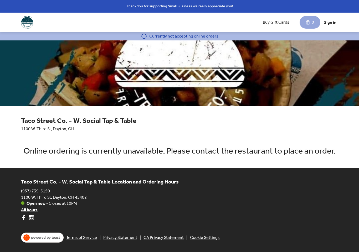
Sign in (330, 22)
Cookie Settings (205, 237)
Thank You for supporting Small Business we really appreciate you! (179, 6)
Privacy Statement (120, 237)
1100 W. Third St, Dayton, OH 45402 (54, 197)
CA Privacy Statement (163, 237)
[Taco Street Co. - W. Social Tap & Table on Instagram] (31, 218)
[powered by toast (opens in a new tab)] (42, 237)
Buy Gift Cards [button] (276, 22)
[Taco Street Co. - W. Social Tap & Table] (27, 22)
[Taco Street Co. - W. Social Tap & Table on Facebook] (24, 218)
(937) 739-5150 (35, 190)
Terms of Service (81, 237)
